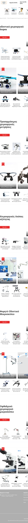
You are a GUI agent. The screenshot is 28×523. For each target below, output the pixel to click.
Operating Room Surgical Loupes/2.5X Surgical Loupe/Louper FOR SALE (5, 152)
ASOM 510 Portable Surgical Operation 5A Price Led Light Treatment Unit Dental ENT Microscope (5, 344)
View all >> (4, 37)
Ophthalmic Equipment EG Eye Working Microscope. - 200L (16, 437)
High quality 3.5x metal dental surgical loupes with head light (5, 247)
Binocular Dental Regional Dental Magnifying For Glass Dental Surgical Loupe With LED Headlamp (16, 106)
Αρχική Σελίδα (3, 18)
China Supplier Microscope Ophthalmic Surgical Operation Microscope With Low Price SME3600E (5, 439)
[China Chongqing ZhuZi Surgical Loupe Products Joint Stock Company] (4, 2)
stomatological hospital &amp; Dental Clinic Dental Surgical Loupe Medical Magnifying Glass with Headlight (5, 201)
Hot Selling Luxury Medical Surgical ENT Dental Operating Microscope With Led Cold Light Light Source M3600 (7, 376)
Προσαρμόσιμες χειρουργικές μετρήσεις (8, 124)
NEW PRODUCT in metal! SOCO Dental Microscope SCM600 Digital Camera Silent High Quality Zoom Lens (16, 486)
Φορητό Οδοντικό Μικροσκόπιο (9, 313)
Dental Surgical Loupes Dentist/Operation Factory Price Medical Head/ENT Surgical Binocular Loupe (7, 91)
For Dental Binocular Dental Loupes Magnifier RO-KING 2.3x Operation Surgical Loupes (7, 186)
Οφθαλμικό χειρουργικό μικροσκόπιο (7, 409)
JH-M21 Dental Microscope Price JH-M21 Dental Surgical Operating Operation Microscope (8, 281)
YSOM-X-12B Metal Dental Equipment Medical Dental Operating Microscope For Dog (5, 296)
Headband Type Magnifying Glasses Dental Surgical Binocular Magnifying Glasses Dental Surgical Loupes (16, 154)
